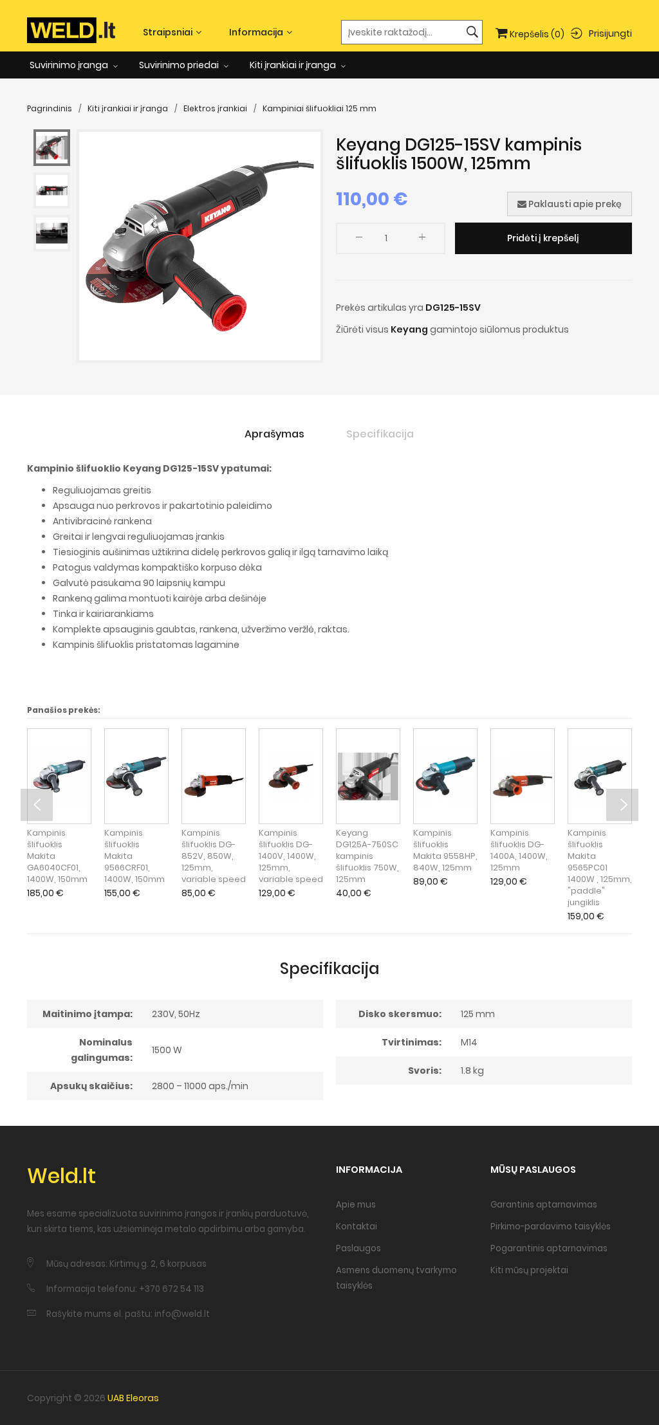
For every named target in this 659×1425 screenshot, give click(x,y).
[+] (422, 239)
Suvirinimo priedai (180, 65)
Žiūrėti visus (362, 329)
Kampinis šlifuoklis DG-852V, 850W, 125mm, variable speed (213, 856)
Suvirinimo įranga (70, 65)
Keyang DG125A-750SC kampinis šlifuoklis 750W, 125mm (367, 856)
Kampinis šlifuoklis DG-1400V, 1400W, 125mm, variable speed (291, 856)
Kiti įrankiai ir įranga (294, 65)
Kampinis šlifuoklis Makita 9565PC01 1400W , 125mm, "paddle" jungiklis (600, 867)
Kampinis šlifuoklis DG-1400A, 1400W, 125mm (519, 850)
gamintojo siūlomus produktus (499, 329)
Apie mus (356, 1205)
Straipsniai (167, 32)
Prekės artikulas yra (379, 307)
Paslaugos (358, 1248)
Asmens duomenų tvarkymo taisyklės (396, 1278)
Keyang (409, 329)
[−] (359, 239)
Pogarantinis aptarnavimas (549, 1248)
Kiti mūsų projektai (529, 1270)
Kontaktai (356, 1226)
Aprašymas (274, 434)
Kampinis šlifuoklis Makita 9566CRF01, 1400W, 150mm (134, 856)
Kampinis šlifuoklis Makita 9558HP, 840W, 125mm (445, 850)
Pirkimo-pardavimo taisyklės (550, 1226)
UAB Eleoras (133, 1398)
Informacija (256, 32)
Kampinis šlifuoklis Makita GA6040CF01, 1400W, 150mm (57, 856)
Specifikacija (380, 434)
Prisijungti (610, 33)
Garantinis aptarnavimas (543, 1205)
